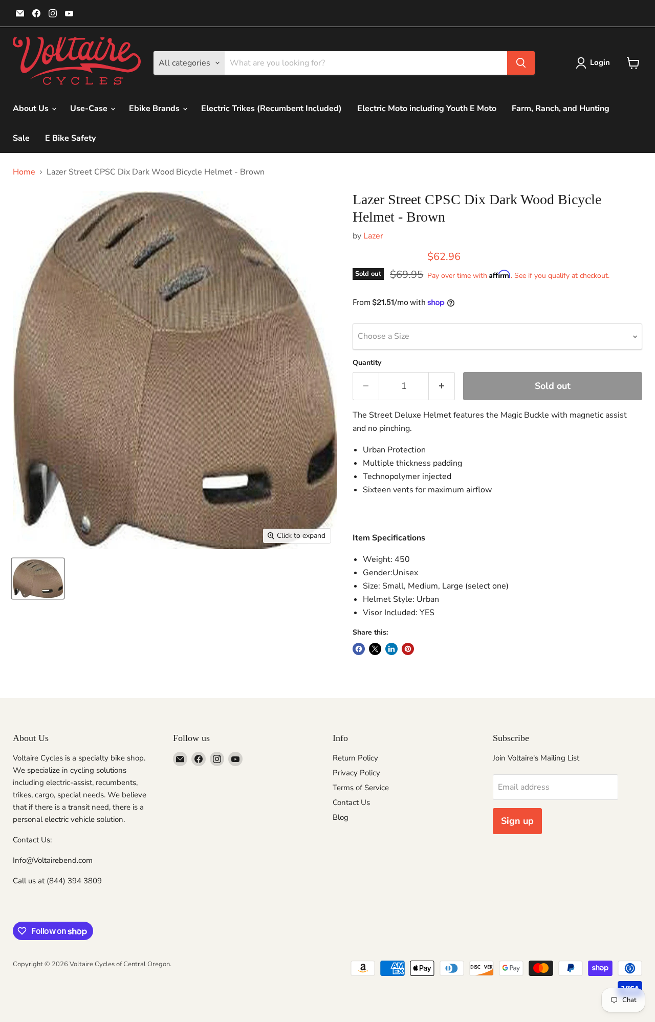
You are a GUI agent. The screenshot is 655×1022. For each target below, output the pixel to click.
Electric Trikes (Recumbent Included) (271, 108)
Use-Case (90, 108)
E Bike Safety (70, 138)
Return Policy (355, 758)
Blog (340, 817)
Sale (21, 138)
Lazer (373, 236)
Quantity (367, 363)
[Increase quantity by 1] (442, 386)
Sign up (517, 821)
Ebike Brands (155, 108)
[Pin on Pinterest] (408, 649)
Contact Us (351, 802)
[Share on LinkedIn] (391, 649)
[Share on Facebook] (359, 649)
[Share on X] (375, 649)
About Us (32, 108)
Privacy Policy (356, 773)
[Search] (521, 63)
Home (24, 172)
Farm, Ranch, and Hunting (560, 108)
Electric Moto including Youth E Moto (426, 108)
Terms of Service (361, 787)
